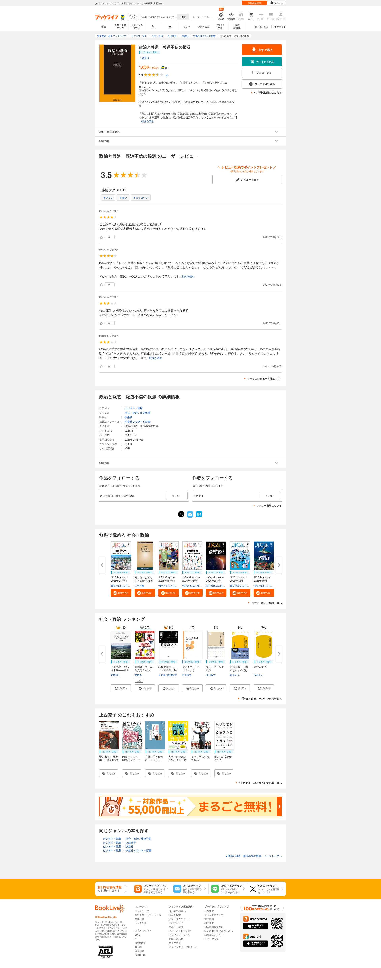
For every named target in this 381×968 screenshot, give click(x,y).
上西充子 (145, 58)
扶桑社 (128, 417)
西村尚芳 (172, 675)
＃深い (123, 197)
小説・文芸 (204, 26)
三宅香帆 (139, 585)
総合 (103, 26)
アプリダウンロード (179, 918)
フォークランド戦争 (215, 668)
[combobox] (158, 17)
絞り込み (133, 16)
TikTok (138, 946)
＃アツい (108, 197)
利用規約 (209, 922)
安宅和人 (115, 675)
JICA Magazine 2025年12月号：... (240, 580)
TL (170, 26)
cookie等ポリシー (213, 934)
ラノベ (186, 26)
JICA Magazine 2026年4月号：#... (192, 580)
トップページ (142, 910)
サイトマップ (211, 938)
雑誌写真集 (237, 26)
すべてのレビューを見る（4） (264, 378)
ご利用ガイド (279, 26)
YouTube (139, 950)
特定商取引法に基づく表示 (218, 930)
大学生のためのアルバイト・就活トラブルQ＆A (178, 760)
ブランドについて (213, 914)
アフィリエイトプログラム (183, 946)
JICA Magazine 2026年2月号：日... (216, 580)
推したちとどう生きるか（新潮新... (144, 580)
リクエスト (175, 942)
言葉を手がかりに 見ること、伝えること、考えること (154, 761)
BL (153, 26)
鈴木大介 (234, 675)
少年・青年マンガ (120, 26)
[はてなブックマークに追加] (199, 516)
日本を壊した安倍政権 (200, 758)
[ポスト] (181, 514)
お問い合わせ (176, 938)
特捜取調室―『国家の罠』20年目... (167, 670)
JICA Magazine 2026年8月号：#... (121, 580)
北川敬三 (211, 675)
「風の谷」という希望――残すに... (120, 670)
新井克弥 (187, 675)
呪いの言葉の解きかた (223, 758)
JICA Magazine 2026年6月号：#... (168, 580)
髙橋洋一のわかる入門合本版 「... (144, 670)
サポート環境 (176, 926)
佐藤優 (161, 675)
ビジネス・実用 (134, 408)
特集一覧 (139, 918)
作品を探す (175, 914)
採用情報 (209, 918)
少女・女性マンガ (137, 26)
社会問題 (145, 413)
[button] (121, 593)
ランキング (141, 922)
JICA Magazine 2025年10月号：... (264, 580)
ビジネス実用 (220, 26)
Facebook (140, 954)
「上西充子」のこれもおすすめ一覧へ (260, 783)
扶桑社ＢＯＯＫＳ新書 (137, 421)
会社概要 (209, 910)
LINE (137, 934)
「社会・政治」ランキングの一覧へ (261, 698)
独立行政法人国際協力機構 (125, 585)
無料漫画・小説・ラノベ (148, 914)
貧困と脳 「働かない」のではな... (239, 670)
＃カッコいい (140, 197)
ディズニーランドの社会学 (191, 668)
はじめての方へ (262, 26)
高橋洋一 (139, 675)
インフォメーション (179, 934)
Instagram (140, 942)
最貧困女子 (260, 667)
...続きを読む (146, 121)
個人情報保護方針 (213, 926)
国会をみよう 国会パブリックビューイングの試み (131, 761)
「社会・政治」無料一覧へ (266, 603)
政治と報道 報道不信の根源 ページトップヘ (253, 856)
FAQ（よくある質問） (180, 930)
